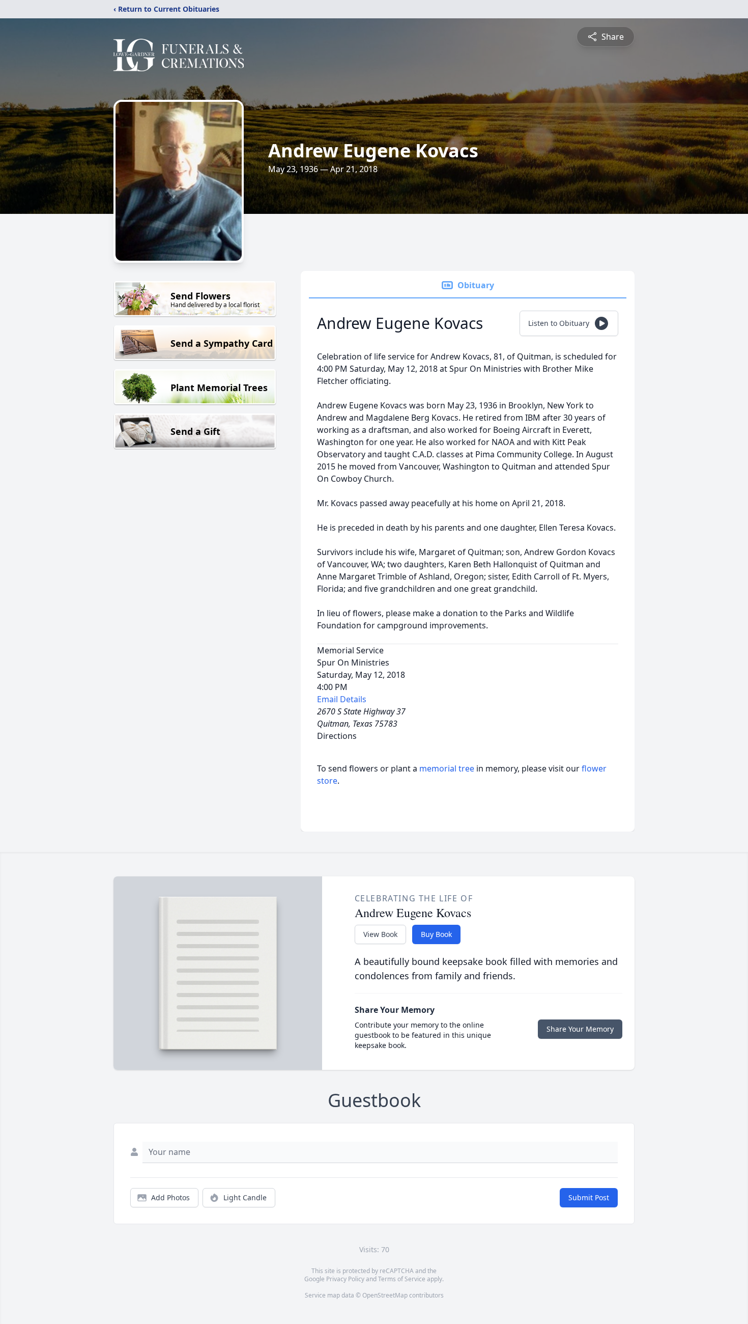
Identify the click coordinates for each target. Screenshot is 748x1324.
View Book (380, 934)
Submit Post (588, 1197)
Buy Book (436, 934)
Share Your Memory (580, 1029)
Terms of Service (401, 1279)
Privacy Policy (345, 1279)
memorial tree (446, 768)
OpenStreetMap (385, 1295)
